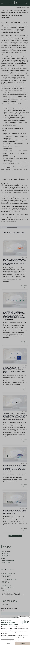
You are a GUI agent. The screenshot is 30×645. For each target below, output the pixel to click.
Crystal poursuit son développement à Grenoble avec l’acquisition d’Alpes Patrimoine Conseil (14, 512)
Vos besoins (4, 553)
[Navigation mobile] (3, 3)
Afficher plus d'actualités (15, 535)
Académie (3, 558)
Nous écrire (4, 604)
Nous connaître (5, 551)
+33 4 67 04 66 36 (5, 576)
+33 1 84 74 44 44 (5, 582)
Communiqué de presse (12, 227)
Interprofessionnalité (7, 560)
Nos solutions (5, 555)
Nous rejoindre (5, 562)
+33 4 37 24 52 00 (5, 590)
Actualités (4, 557)
